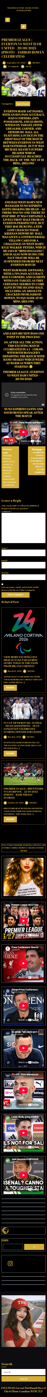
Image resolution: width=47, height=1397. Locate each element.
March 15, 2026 (15, 671)
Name (5, 548)
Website (5, 573)
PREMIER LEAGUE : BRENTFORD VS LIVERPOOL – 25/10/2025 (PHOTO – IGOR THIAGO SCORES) (23, 793)
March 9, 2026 (14, 737)
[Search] (34, 1247)
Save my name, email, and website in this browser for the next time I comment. (20, 588)
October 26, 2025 (16, 802)
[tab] (8, 20)
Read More (11, 688)
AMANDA (36, 62)
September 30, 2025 (16, 62)
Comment (7, 511)
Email (5, 560)
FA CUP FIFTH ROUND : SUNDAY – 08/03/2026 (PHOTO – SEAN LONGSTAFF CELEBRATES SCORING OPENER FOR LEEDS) (23, 727)
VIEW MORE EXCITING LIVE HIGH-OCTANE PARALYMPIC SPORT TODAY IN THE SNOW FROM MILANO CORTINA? (21, 661)
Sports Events (23, 103)
